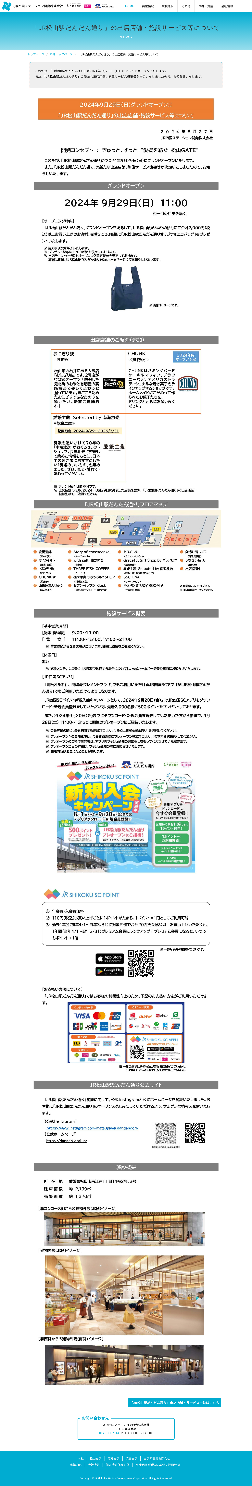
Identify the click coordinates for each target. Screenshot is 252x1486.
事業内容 (76, 1465)
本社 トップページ (61, 54)
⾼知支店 (114, 1458)
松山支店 (96, 1458)
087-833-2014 (109, 1433)
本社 (81, 1458)
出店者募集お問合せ (157, 1458)
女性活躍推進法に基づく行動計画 (157, 1465)
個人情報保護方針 (117, 1465)
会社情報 (94, 1465)
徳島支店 (131, 1458)
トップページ (36, 54)
